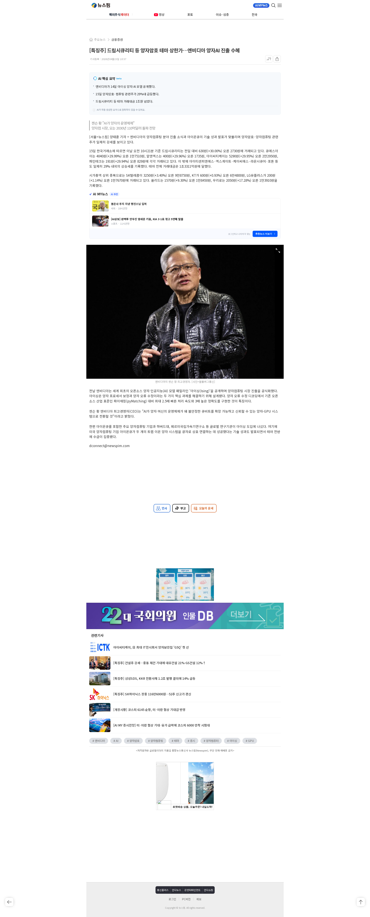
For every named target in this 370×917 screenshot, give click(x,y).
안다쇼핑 (208, 890)
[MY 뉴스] (261, 5)
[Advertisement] (185, 846)
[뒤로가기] (9, 902)
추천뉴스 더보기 (263, 233)
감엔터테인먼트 (192, 890)
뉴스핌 (100, 5)
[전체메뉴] (281, 5)
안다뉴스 (176, 890)
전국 (254, 14)
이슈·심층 (222, 14)
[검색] (273, 5)
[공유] (277, 59)
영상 (162, 14)
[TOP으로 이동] (360, 902)
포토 (190, 14)
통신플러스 (163, 890)
